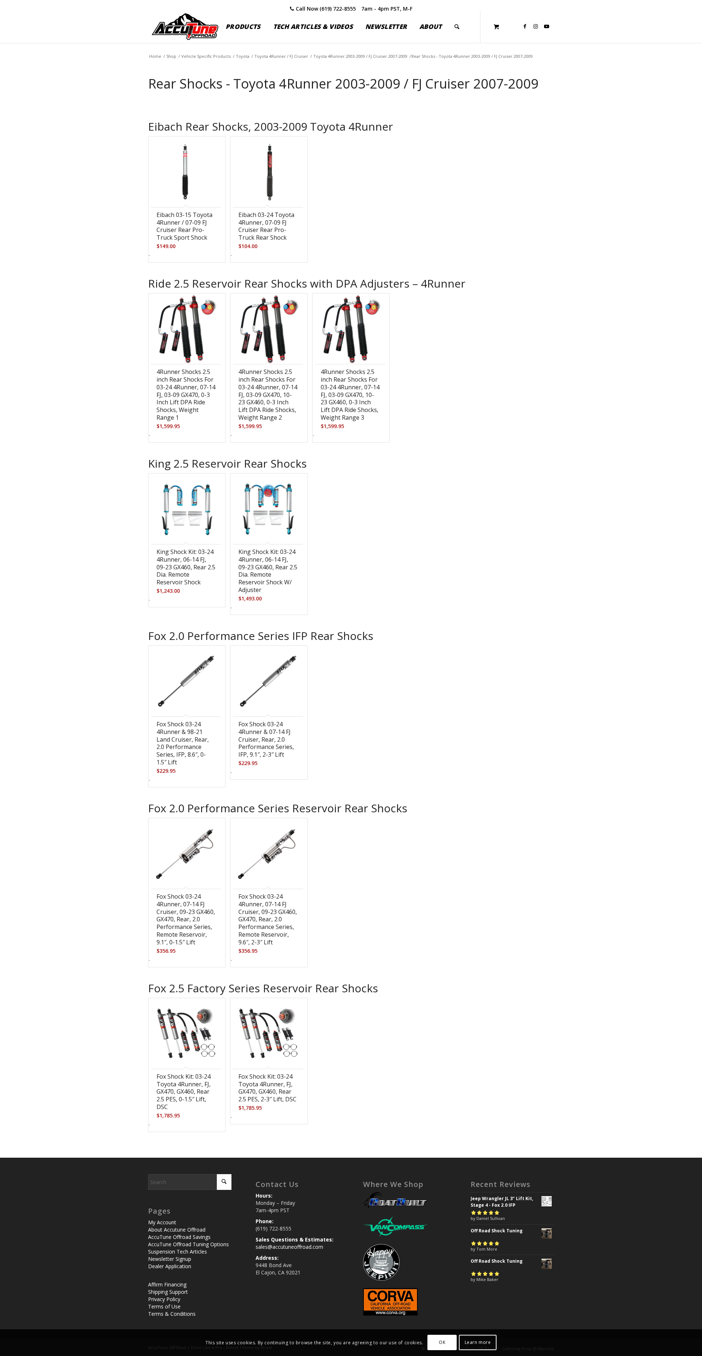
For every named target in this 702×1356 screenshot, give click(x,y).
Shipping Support (168, 1291)
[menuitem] (243, 27)
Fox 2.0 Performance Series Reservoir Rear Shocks (277, 808)
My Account (162, 1222)
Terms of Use (164, 1306)
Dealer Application (169, 1266)
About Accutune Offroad (176, 1229)
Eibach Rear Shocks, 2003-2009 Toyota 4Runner (270, 126)
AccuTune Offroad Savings (179, 1236)
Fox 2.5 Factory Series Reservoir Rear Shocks (263, 988)
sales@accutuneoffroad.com (289, 1246)
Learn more (478, 1342)
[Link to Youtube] (546, 26)
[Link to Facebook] (524, 26)
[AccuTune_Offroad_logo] (185, 27)
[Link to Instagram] (535, 26)
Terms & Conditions (172, 1313)
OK (442, 1342)
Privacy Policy (164, 1299)
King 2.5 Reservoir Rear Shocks (227, 463)
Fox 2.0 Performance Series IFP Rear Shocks (260, 635)
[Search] (456, 27)
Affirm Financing (167, 1284)
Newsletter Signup (169, 1258)
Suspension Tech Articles (177, 1251)
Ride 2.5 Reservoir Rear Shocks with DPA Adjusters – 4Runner (306, 283)
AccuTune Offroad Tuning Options (188, 1244)
